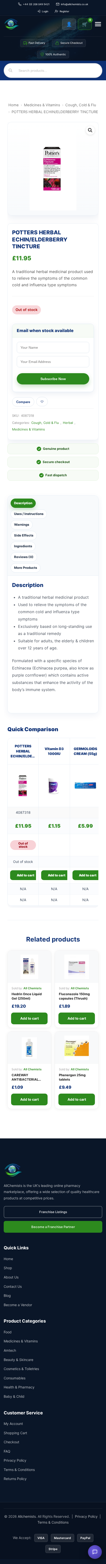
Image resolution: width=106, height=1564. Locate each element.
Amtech (10, 1350)
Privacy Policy (15, 1460)
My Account (13, 1423)
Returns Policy (15, 1479)
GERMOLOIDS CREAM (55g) (85, 751)
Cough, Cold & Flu (80, 105)
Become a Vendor (18, 1305)
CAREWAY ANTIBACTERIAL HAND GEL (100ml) (26, 1079)
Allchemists (27, 1516)
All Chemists (32, 988)
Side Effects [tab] (23, 535)
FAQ (7, 1451)
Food (8, 1332)
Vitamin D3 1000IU (54, 751)
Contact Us (13, 1286)
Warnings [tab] (21, 524)
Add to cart (25, 875)
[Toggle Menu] (98, 24)
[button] (90, 130)
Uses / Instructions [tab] (28, 514)
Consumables (14, 1378)
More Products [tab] (25, 568)
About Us (11, 1277)
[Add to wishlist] (42, 401)
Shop (8, 1268)
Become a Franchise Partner (53, 1227)
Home (13, 105)
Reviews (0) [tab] (24, 557)
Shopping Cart (15, 1433)
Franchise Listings (53, 1212)
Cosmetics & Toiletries (21, 1369)
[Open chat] (95, 1552)
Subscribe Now (53, 379)
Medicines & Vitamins (42, 105)
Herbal (68, 423)
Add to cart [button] (56, 875)
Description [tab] (23, 503)
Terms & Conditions (19, 1470)
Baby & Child (14, 1396)
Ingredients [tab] (23, 546)
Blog (7, 1295)
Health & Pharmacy (19, 1387)
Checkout (11, 1442)
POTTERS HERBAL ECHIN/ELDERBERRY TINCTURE (23, 751)
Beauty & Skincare (18, 1360)
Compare (23, 402)
